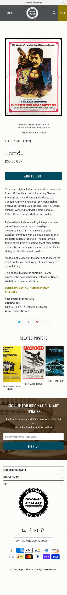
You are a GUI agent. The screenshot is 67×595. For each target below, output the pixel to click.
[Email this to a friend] (47, 322)
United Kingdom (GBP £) (31, 540)
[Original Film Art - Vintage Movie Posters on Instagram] (36, 531)
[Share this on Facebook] (28, 322)
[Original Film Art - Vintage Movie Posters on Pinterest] (42, 531)
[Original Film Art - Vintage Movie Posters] (32, 13)
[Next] (59, 77)
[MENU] (1, 12)
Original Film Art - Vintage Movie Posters (37, 569)
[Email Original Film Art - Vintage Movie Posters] (24, 531)
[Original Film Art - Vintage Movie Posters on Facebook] (30, 531)
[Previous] (7, 77)
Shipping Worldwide (33, 2)
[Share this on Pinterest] (37, 322)
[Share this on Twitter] (19, 322)
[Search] (54, 12)
